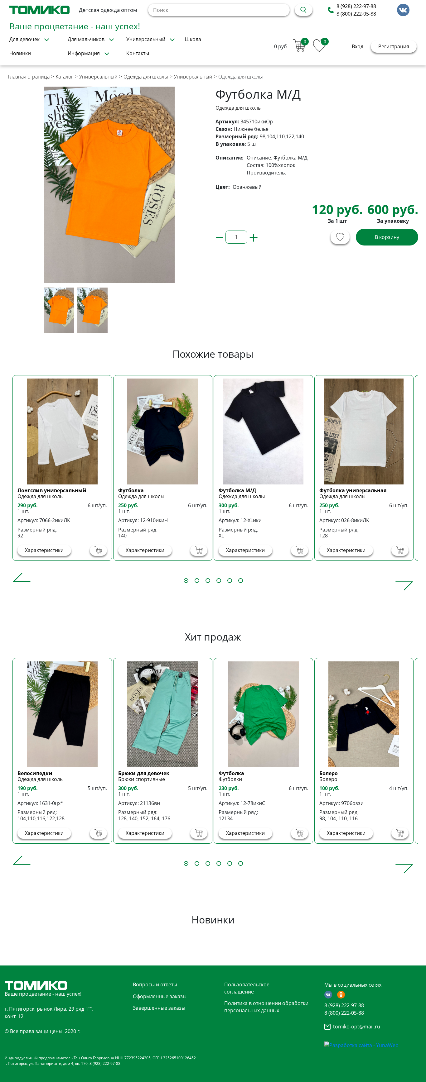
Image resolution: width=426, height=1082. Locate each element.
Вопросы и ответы (155, 984)
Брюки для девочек (143, 773)
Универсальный (145, 39)
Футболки (230, 779)
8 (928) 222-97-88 (356, 6)
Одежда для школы (145, 76)
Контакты (137, 53)
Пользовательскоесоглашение (246, 988)
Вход (357, 46)
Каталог (64, 76)
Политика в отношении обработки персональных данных (266, 1006)
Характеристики (44, 550)
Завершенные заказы (159, 1007)
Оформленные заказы (159, 996)
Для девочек (24, 39)
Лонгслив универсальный (51, 490)
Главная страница (29, 76)
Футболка (131, 490)
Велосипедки (34, 773)
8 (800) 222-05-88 (356, 13)
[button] (21, 581)
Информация (84, 53)
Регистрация (393, 46)
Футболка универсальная (352, 490)
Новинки (20, 53)
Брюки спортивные (141, 779)
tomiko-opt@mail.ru (356, 1026)
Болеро (328, 773)
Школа (193, 39)
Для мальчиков (86, 39)
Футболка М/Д (237, 490)
